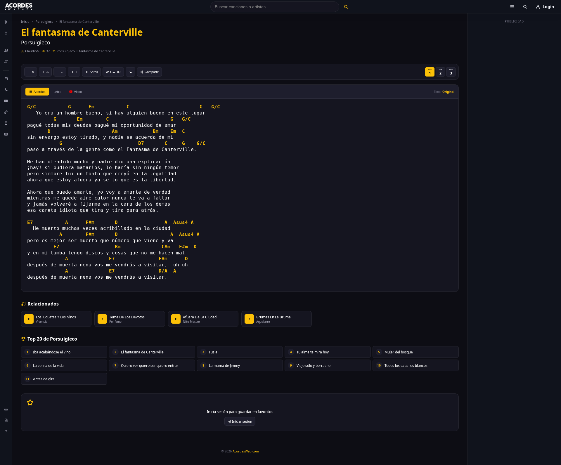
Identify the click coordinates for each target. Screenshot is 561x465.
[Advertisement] (514, 113)
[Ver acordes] (6, 123)
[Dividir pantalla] (6, 134)
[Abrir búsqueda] (525, 7)
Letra (57, 91)
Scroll (94, 72)
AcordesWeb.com (246, 451)
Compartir (152, 72)
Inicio (25, 21)
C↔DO (115, 72)
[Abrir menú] (512, 7)
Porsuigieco (44, 21)
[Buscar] (346, 6)
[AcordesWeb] (26, 6)
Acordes (40, 91)
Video (78, 91)
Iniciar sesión (242, 421)
